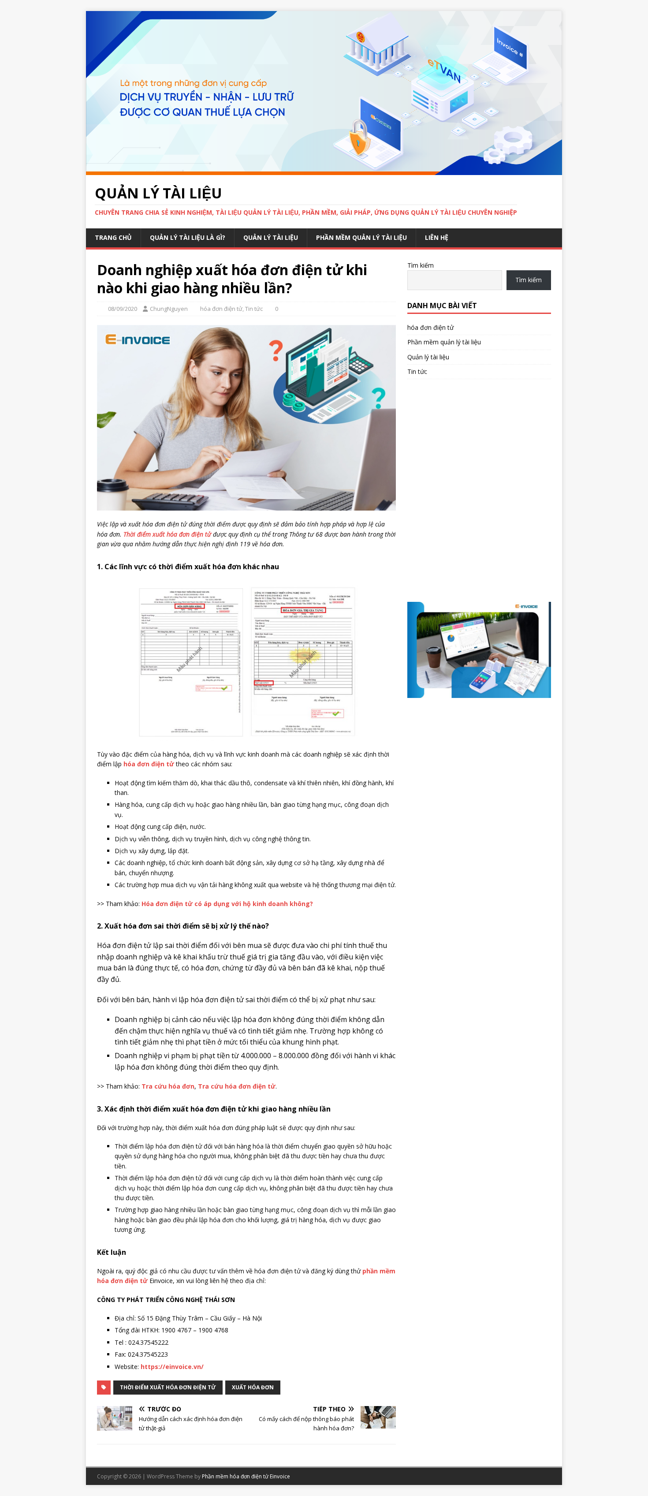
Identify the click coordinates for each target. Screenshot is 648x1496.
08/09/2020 (122, 309)
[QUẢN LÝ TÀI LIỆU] (324, 169)
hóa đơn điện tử (221, 309)
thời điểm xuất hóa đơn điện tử (168, 1387)
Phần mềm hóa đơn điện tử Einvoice (246, 1476)
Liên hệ (436, 237)
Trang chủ (113, 237)
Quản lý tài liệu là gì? (187, 237)
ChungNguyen (169, 309)
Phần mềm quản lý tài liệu (361, 237)
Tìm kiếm (420, 265)
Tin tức (254, 309)
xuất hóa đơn (253, 1387)
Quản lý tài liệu (270, 237)
